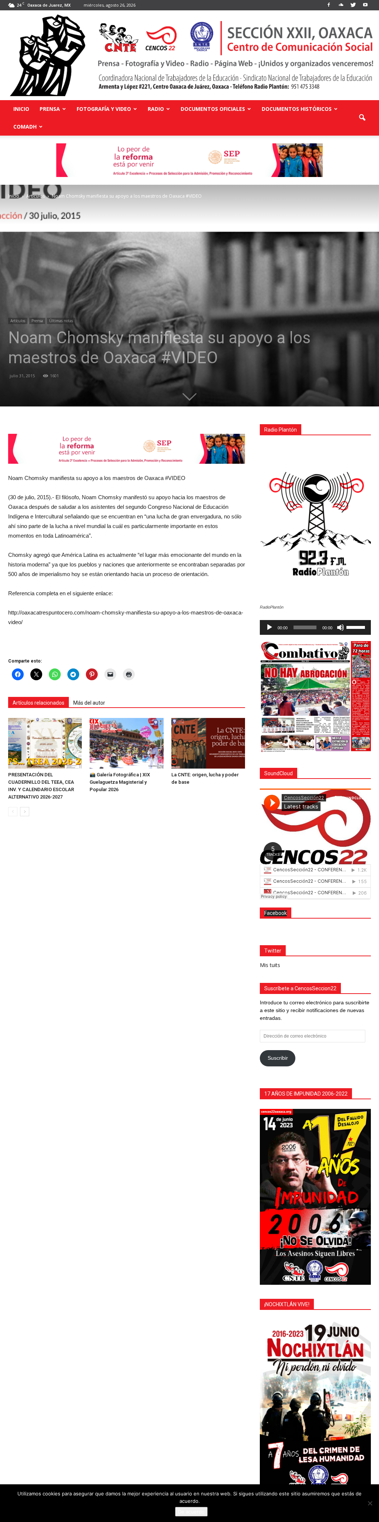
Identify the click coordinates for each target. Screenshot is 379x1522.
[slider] (356, 626)
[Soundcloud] (340, 5)
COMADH (25, 126)
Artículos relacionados (38, 703)
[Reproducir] (269, 627)
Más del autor (89, 703)
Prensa (50, 108)
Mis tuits (270, 964)
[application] (315, 627)
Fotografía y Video (104, 108)
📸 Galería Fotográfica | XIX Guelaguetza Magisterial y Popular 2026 (120, 782)
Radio (156, 108)
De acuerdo (191, 1512)
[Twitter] (353, 5)
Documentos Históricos (297, 108)
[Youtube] (365, 5)
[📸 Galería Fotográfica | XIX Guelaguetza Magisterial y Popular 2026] (126, 743)
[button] (362, 118)
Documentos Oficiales (213, 108)
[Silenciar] (340, 627)
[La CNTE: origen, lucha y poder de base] (208, 743)
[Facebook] (328, 5)
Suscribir (278, 1058)
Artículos (17, 320)
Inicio (21, 108)
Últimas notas (61, 320)
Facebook (275, 913)
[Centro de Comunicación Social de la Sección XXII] (189, 55)
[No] (369, 1503)
